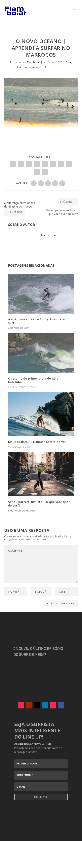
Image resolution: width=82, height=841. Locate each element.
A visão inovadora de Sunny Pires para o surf (38, 321)
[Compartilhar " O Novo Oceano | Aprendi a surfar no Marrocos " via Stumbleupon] (69, 164)
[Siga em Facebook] (61, 705)
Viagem (36, 67)
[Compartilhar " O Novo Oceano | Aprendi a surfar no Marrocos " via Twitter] (21, 164)
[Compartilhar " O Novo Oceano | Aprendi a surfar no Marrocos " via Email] (37, 172)
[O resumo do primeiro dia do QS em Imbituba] (41, 353)
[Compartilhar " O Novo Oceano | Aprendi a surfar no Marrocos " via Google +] (29, 164)
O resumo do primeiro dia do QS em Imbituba (35, 380)
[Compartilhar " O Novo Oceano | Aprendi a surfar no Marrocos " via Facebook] (13, 164)
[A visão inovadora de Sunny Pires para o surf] (41, 293)
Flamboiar (33, 62)
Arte (68, 62)
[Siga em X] (37, 705)
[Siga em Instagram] (21, 705)
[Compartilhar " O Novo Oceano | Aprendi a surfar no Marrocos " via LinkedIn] (53, 164)
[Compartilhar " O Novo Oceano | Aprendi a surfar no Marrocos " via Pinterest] (45, 164)
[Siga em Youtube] (29, 705)
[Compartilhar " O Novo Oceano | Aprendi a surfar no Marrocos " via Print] (45, 172)
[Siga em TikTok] (53, 705)
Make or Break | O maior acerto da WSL (37, 442)
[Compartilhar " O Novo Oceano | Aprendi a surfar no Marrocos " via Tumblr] (37, 164)
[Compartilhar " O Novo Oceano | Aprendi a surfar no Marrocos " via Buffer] (61, 164)
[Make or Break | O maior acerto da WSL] (41, 414)
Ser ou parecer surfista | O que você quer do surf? (39, 503)
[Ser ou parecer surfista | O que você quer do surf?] (41, 474)
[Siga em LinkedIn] (45, 705)
